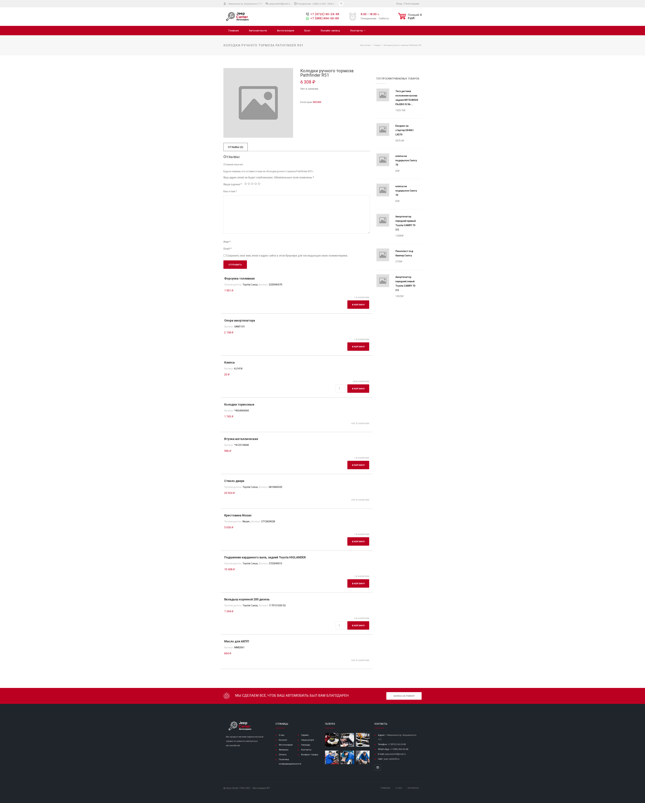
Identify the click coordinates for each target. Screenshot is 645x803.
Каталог (283, 740)
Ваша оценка (232, 184)
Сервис (305, 735)
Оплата (282, 754)
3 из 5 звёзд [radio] (252, 183)
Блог (307, 30)
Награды (305, 745)
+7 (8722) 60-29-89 (324, 14)
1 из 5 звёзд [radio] (245, 183)
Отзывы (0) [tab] (235, 147)
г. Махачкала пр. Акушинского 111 (244, 4)
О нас (281, 735)
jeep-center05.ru (391, 759)
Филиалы (283, 749)
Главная (233, 30)
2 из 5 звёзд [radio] (249, 183)
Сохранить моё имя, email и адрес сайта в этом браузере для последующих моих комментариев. (287, 255)
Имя (227, 241)
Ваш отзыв (230, 191)
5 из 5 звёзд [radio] (259, 183)
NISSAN (317, 102)
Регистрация (411, 3)
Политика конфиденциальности (290, 761)
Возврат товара (309, 754)
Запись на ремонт (404, 696)
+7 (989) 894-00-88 (324, 18)
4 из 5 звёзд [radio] (255, 183)
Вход (399, 3)
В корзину (358, 304)
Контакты (356, 30)
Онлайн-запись (330, 30)
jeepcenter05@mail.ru (279, 4)
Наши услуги (307, 740)
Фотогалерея (285, 30)
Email (227, 248)
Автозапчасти (258, 30)
